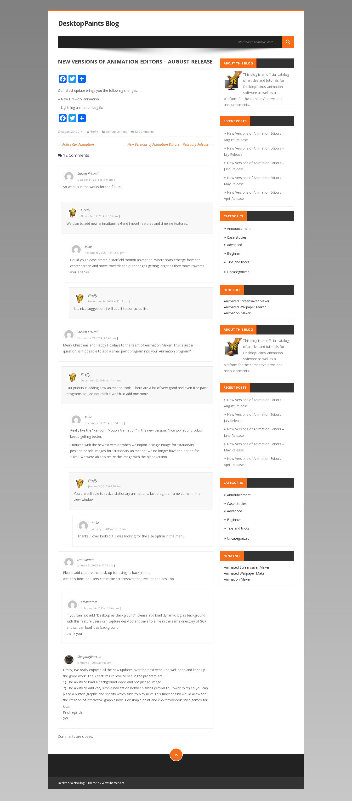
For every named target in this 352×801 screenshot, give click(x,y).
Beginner (234, 253)
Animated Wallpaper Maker (245, 307)
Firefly (94, 132)
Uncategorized (238, 272)
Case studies (237, 237)
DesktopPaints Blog (88, 23)
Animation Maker (237, 313)
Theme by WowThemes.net (106, 783)
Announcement (116, 132)
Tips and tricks (238, 262)
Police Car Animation (76, 144)
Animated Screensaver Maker (246, 301)
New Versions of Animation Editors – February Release (170, 144)
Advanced (234, 244)
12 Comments (144, 132)
